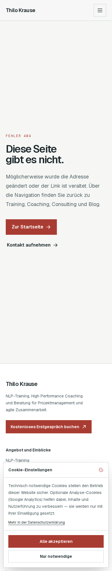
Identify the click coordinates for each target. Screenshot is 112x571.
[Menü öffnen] (100, 10)
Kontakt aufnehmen (29, 245)
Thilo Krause (20, 10)
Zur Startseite (27, 227)
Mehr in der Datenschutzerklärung (36, 522)
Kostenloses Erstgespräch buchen (45, 426)
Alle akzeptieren (56, 541)
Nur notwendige (56, 556)
